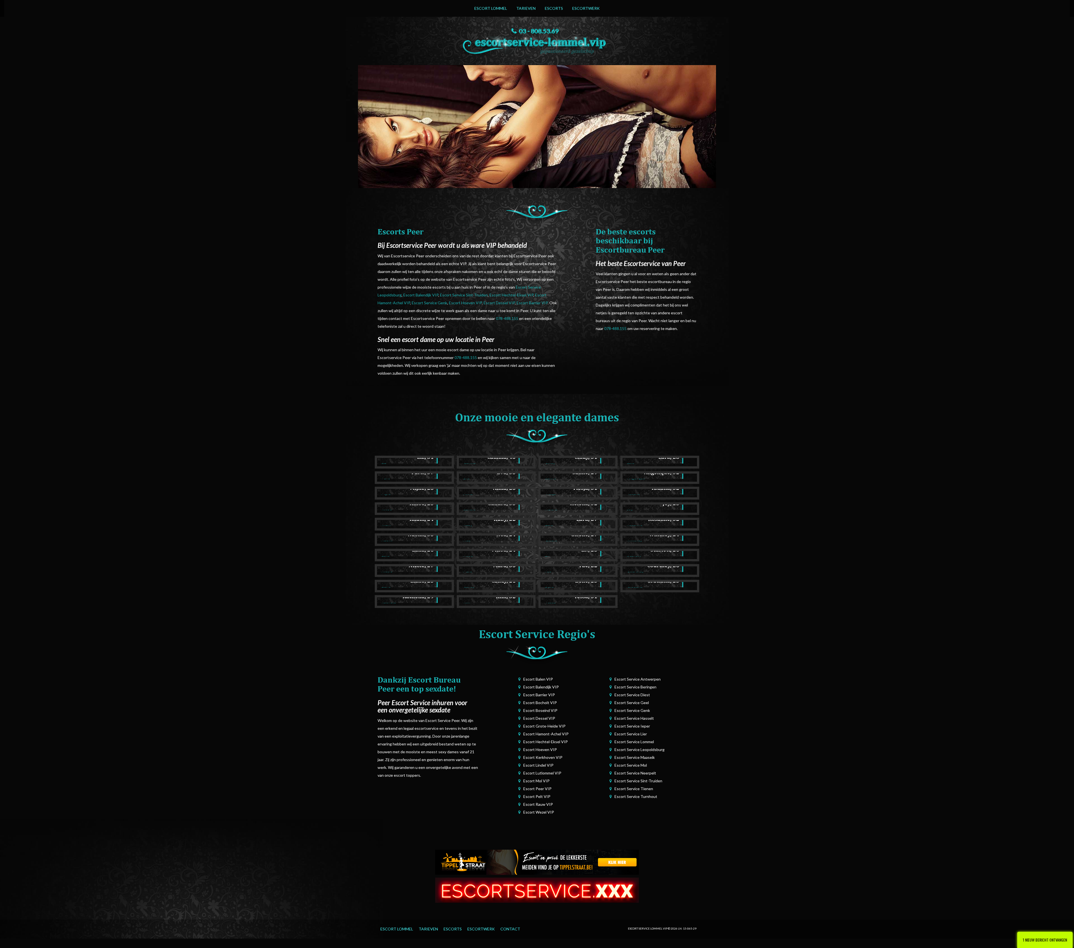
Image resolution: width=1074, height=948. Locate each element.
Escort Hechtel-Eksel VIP (511, 295)
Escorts (554, 8)
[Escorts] (537, 861)
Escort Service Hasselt (634, 718)
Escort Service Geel (631, 702)
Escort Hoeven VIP (465, 302)
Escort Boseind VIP (540, 710)
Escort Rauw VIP (538, 804)
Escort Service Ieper (632, 726)
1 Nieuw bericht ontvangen (1045, 940)
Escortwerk (586, 8)
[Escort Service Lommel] (537, 44)
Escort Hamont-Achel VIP (546, 733)
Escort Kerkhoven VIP (542, 757)
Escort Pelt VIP (536, 796)
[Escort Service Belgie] (537, 889)
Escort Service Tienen (633, 788)
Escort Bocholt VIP (540, 702)
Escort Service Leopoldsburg (639, 749)
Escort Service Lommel (634, 741)
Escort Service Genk (429, 302)
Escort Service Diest (632, 694)
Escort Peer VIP (537, 788)
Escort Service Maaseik (634, 757)
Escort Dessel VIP (499, 302)
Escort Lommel (490, 8)
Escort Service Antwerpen (637, 679)
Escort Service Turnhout (635, 796)
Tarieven (526, 8)
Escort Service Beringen (635, 687)
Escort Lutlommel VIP (542, 773)
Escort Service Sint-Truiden (464, 295)
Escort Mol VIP (536, 780)
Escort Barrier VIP (532, 302)
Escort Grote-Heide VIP (544, 726)
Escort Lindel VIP (538, 765)
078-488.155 (507, 318)
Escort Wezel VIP (538, 812)
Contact (510, 928)
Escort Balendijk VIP (420, 295)
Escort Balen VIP (538, 679)
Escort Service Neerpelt (635, 773)
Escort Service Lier (630, 733)
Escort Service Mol (630, 765)
